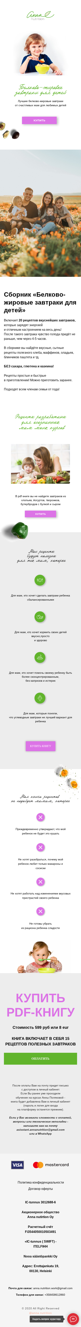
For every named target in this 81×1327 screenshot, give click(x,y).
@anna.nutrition (40, 1313)
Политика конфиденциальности (41, 1182)
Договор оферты (40, 1188)
